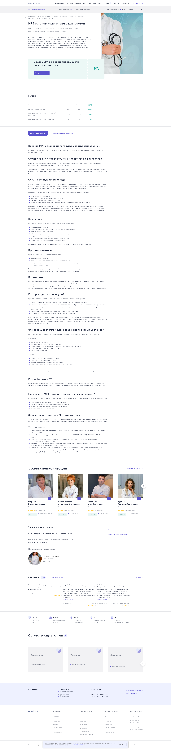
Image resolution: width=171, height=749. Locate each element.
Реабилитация (80, 3)
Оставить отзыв (57, 577)
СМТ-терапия (108, 724)
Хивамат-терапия (110, 727)
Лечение (70, 3)
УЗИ (81, 719)
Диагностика (59, 3)
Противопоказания (72, 28)
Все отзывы (138, 577)
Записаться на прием (38, 133)
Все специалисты (135, 468)
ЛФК (106, 716)
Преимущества (48, 28)
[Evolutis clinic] (32, 3)
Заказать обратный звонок (63, 133)
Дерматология (57, 730)
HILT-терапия (108, 721)
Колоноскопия (83, 724)
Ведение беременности (86, 734)
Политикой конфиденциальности (76, 744)
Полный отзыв (68, 600)
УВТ (106, 719)
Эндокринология (57, 732)
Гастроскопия (83, 721)
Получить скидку (41, 73)
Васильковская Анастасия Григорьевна (69, 503)
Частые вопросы (52, 31)
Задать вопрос (114, 530)
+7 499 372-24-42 (134, 716)
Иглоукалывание (109, 732)
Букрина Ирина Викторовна (37, 503)
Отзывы (63, 31)
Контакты (125, 3)
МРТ (81, 716)
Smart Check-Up (84, 731)
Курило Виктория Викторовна (128, 503)
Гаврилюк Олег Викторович (96, 503)
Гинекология (56, 721)
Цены (30, 28)
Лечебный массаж (110, 730)
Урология (55, 724)
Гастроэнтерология (58, 727)
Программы (92, 3)
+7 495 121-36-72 (137, 3)
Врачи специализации (36, 31)
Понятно (120, 744)
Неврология (56, 716)
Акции (108, 3)
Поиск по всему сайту (38, 9)
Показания (60, 28)
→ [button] (143, 486)
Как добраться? (132, 694)
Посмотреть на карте (134, 690)
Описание (37, 28)
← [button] (27, 486)
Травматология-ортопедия (60, 719)
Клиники (117, 3)
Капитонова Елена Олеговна (51, 556)
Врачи (101, 3)
